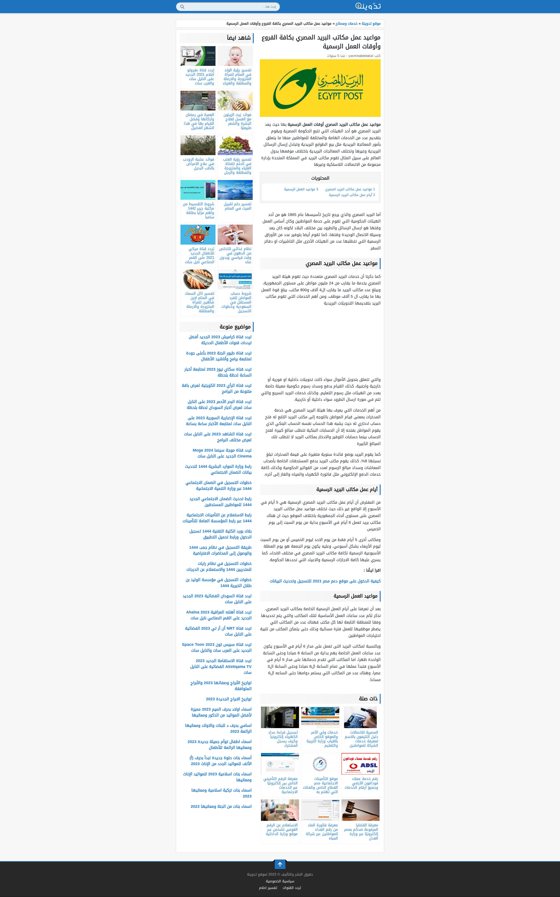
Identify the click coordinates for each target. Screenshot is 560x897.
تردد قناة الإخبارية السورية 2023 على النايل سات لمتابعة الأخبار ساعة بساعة (219, 420)
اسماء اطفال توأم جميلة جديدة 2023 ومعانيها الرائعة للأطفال (220, 744)
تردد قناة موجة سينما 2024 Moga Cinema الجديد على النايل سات (222, 453)
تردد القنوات (292, 887)
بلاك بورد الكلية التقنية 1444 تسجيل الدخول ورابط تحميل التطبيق (220, 534)
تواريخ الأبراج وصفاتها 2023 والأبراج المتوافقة (221, 685)
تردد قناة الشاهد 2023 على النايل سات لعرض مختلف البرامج (218, 437)
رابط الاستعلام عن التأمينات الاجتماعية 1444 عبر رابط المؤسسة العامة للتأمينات (217, 518)
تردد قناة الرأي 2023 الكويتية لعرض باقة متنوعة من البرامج (217, 388)
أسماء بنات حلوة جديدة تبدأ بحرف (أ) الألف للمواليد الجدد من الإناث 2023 (221, 760)
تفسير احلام (268, 887)
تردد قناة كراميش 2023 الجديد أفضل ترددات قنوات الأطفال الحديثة (220, 340)
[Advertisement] (320, 341)
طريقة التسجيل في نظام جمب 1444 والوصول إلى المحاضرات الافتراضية (220, 550)
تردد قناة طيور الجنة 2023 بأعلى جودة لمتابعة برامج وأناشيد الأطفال (219, 356)
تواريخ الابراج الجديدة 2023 (229, 699)
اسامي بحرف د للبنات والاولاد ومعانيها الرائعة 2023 (218, 728)
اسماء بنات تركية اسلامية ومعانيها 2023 (221, 793)
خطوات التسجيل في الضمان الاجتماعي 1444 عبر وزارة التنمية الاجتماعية (219, 485)
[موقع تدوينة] (368, 6)
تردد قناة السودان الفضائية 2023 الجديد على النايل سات (217, 599)
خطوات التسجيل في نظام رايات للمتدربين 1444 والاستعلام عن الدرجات (219, 566)
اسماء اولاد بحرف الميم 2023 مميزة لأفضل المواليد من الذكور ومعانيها (221, 712)
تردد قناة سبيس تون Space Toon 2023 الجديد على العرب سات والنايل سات (217, 647)
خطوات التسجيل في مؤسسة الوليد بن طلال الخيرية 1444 (219, 582)
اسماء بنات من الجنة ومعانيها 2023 (221, 806)
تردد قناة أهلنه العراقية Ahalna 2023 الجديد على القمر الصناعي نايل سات (219, 615)
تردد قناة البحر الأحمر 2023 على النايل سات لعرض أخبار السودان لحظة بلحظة (219, 404)
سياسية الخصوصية (280, 881)
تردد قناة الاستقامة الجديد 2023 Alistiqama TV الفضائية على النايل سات (221, 666)
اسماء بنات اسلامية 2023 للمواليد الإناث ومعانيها (217, 777)
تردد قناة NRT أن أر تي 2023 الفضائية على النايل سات (218, 631)
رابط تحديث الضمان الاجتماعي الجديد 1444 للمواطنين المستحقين (220, 501)
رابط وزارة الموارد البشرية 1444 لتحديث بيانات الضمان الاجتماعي (218, 469)
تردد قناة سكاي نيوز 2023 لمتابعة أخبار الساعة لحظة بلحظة (218, 372)
